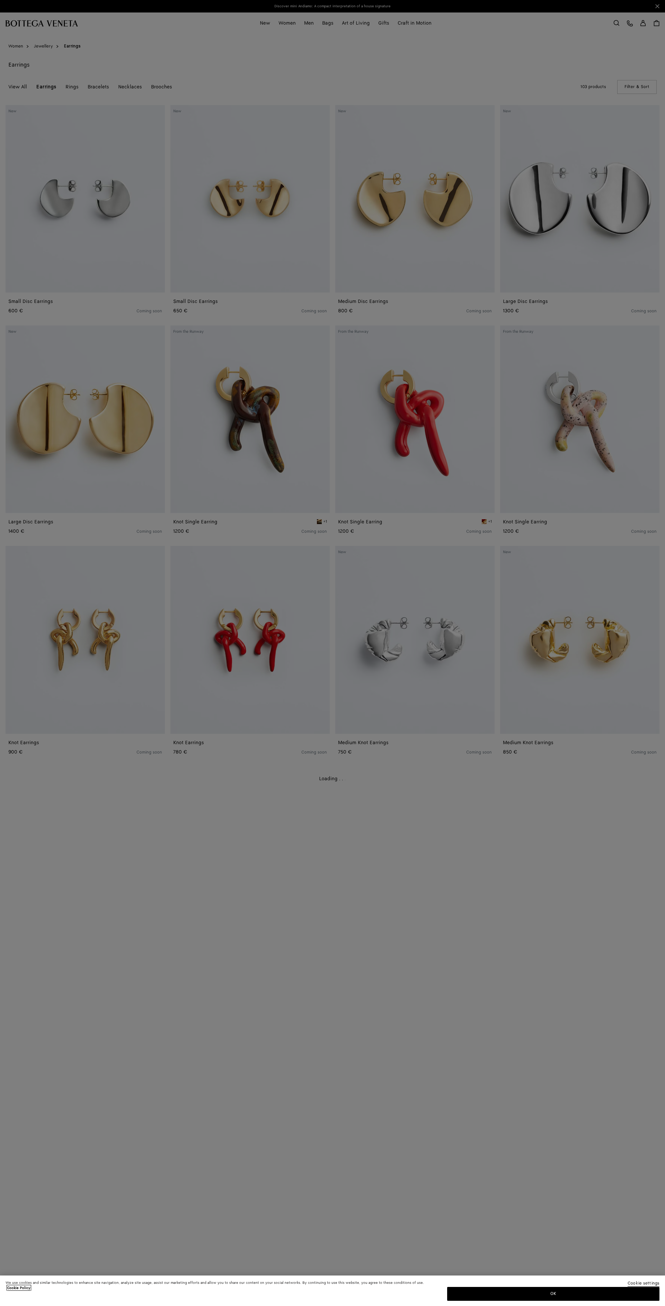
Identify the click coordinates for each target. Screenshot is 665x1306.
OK (553, 1293)
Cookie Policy (18, 1288)
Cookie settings (643, 1283)
